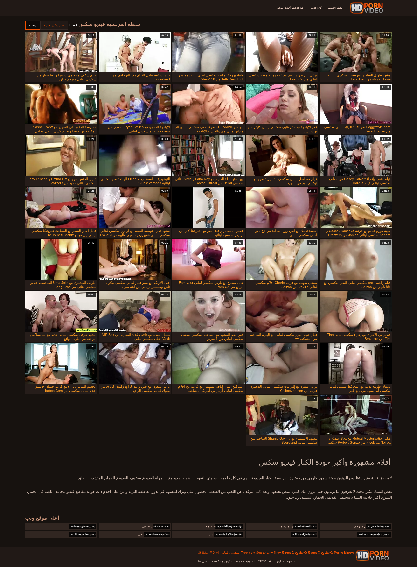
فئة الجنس (297, 7)
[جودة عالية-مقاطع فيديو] (367, 7)
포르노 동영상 (208, 552)
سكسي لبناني (230, 552)
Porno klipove (344, 552)
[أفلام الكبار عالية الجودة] (372, 555)
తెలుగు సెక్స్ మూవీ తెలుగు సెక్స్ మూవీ (307, 552)
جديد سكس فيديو (54, 25)
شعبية (32, 25)
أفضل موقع (284, 7)
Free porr (248, 552)
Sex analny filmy (268, 552)
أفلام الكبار (315, 7)
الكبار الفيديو (335, 7)
